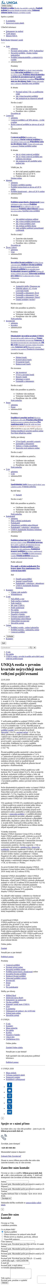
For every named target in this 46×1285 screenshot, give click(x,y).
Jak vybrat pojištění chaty (25, 224)
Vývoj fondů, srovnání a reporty (28, 441)
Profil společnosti (17, 608)
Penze (8, 403)
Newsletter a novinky (19, 612)
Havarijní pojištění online (15, 969)
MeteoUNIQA (11, 36)
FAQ (8, 1006)
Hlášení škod (11, 995)
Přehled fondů (21, 357)
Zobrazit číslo (6, 1156)
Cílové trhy (10, 1037)
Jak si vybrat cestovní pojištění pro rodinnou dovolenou (29, 158)
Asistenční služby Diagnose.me (28, 286)
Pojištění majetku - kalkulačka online (25, 630)
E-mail (3, 1263)
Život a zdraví (11, 247)
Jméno (3, 1182)
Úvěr (8, 469)
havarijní (5, 732)
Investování (10, 321)
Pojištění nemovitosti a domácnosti (19, 972)
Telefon (4, 1191)
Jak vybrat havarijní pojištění (27, 96)
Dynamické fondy (23, 362)
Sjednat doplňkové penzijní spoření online (27, 431)
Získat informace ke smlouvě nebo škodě (20, 1234)
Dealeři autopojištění (24, 579)
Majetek (9, 180)
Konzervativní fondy (24, 360)
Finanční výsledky (18, 614)
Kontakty (9, 590)
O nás (8, 597)
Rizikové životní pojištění (16, 976)
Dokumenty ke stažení (14, 31)
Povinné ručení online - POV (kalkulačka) (27, 51)
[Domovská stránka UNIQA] (9, 3)
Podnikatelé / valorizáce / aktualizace (25, 527)
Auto (8, 46)
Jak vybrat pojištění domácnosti (28, 221)
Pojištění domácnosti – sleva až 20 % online (28, 191)
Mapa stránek (11, 1073)
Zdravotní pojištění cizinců (16, 978)
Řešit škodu (5, 40)
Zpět (3, 643)
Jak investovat (21, 372)
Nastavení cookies (13, 1077)
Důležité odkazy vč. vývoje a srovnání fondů (26, 289)
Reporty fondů (21, 377)
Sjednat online (16, 178)
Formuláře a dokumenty (25, 381)
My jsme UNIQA (18, 605)
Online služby (7, 6)
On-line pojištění (12, 1002)
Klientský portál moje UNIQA (18, 1004)
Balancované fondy (23, 364)
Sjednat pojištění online (28, 146)
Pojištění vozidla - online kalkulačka (25, 627)
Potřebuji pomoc (7, 957)
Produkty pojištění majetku (21, 185)
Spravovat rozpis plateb (15, 23)
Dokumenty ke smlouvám (16, 1000)
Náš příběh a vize (17, 599)
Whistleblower (16, 594)
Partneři (19, 495)
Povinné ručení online (14, 967)
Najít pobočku (16, 319)
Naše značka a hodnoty (20, 601)
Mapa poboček (11, 1028)
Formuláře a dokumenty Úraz (27, 295)
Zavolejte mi (15, 113)
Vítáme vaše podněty (19, 592)
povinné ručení (22, 732)
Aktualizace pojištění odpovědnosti (24, 525)
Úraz (13, 252)
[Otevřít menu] (4, 42)
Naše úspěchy (16, 603)
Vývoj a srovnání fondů (25, 375)
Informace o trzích (23, 379)
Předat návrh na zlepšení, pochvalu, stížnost (21, 1237)
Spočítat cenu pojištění (30, 83)
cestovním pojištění (16, 814)
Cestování (10, 116)
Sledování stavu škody (14, 998)
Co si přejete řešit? (8, 1229)
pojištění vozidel (7, 730)
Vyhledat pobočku (29, 487)
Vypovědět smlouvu (12, 1239)
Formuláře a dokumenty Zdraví (28, 297)
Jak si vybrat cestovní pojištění (27, 154)
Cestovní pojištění (18, 632)
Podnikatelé (10, 516)
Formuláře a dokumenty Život (27, 293)
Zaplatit (4, 948)
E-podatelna (10, 21)
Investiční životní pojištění (16, 974)
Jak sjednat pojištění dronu (26, 226)
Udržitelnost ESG (13, 1039)
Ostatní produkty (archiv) (25, 299)
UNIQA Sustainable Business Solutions (26, 530)
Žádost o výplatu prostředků (26, 446)
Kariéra (9, 1032)
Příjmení (4, 1186)
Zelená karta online (13, 1013)
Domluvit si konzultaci (35, 349)
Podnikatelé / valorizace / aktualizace (30, 583)
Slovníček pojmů (17, 623)
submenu (14, 49)
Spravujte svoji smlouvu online (28, 448)
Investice (14, 325)
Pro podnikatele (12, 987)
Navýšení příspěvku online (21, 433)
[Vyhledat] (2, 42)
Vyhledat (10, 636)
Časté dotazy (11, 34)
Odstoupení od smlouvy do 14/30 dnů (20, 1011)
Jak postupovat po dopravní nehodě (29, 98)
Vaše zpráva (5, 1278)
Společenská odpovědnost (21, 619)
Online (8, 625)
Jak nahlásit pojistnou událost (27, 219)
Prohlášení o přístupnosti (15, 1079)
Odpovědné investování (20, 621)
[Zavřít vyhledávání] (34, 647)
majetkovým (25, 847)
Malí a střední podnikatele (21, 521)
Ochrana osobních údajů (20, 616)
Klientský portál (17, 40)
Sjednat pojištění (10, 1232)
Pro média (15, 610)
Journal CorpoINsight (24, 581)
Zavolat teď (16, 1156)
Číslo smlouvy (6, 1242)
